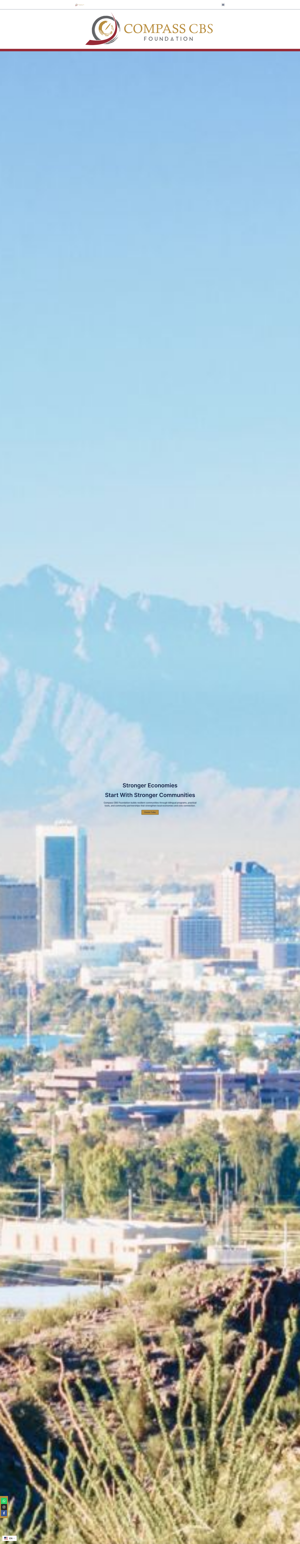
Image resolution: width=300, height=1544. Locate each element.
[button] (223, 5)
